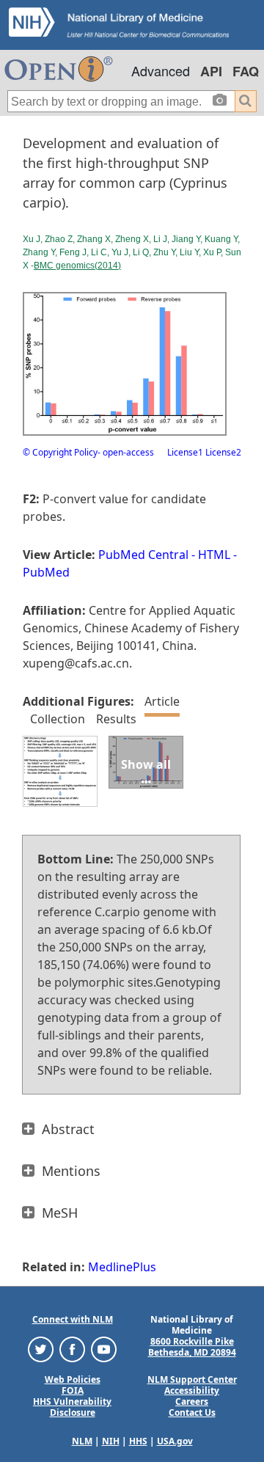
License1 (185, 452)
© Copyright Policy (60, 452)
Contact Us (192, 1412)
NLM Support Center (192, 1379)
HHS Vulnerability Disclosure (72, 1407)
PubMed (46, 572)
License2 (222, 452)
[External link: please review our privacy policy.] (41, 1348)
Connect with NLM (72, 1319)
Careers (191, 1401)
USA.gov (175, 1441)
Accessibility (191, 1390)
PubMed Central (143, 555)
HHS (138, 1441)
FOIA (73, 1390)
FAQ (245, 71)
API (211, 71)
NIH (111, 1441)
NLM (82, 1441)
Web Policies (72, 1379)
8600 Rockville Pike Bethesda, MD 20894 (192, 1347)
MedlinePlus (122, 1267)
